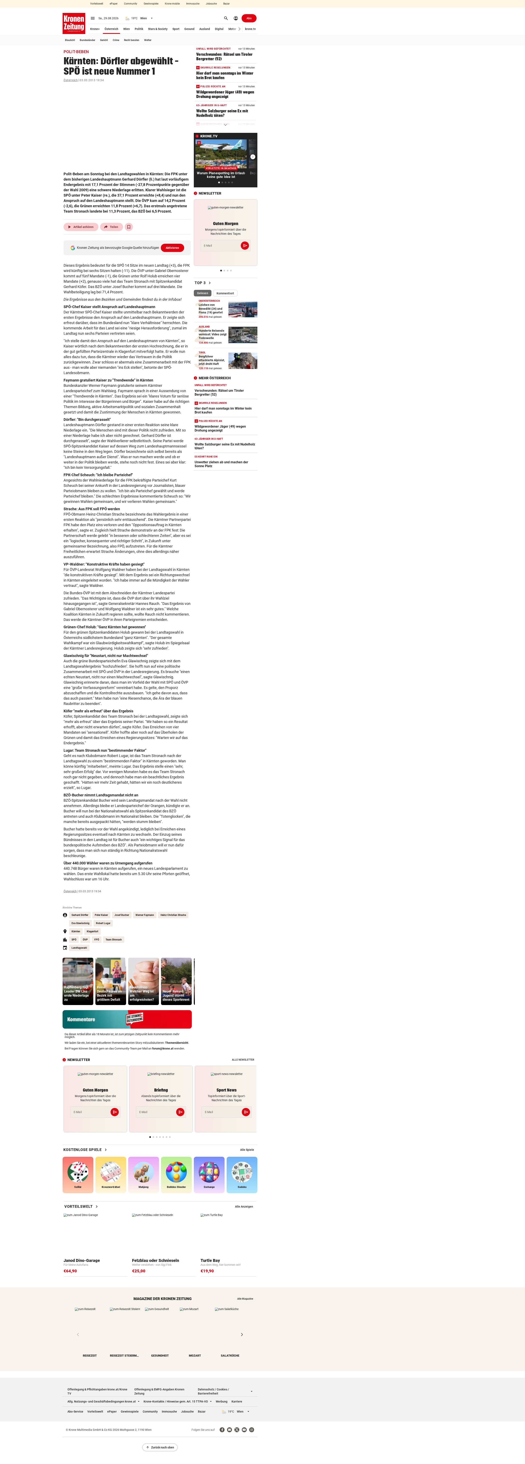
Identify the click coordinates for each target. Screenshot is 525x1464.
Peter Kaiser (101, 915)
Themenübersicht (176, 1042)
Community (130, 3)
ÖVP (85, 939)
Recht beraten (131, 40)
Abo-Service (75, 1411)
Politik (139, 29)
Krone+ (95, 29)
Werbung (221, 1401)
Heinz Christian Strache (173, 915)
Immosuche (192, 3)
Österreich (111, 29)
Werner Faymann (145, 915)
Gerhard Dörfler (80, 915)
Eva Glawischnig (80, 923)
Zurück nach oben (160, 1447)
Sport (175, 29)
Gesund (189, 29)
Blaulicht (70, 40)
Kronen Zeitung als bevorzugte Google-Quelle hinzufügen (128, 248)
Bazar (226, 3)
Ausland (204, 29)
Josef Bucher (121, 915)
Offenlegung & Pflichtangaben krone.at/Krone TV (97, 1391)
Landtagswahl (79, 947)
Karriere (237, 1401)
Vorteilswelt (96, 3)
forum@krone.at (162, 1048)
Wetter (147, 40)
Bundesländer (87, 40)
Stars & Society (158, 29)
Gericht (104, 40)
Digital (219, 29)
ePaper (114, 3)
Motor (232, 29)
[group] (78, 981)
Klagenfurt (92, 931)
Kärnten (76, 931)
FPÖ (96, 939)
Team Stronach (114, 939)
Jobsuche (211, 3)
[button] (240, 29)
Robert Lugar (103, 923)
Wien (126, 29)
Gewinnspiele (151, 3)
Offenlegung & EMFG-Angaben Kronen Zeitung (159, 1391)
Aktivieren (172, 247)
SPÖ (74, 939)
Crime (116, 40)
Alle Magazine (245, 1298)
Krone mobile (172, 3)
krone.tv (250, 29)
